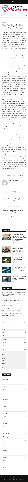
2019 (3, 365)
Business (14, 389)
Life (14, 430)
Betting (14, 386)
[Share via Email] (22, 175)
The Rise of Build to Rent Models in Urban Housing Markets (19, 278)
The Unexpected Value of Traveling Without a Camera (19, 259)
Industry (14, 423)
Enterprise (14, 403)
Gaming (14, 413)
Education (14, 399)
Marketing (14, 437)
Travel (14, 467)
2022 (3, 359)
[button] (3, 213)
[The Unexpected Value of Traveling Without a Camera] (6, 260)
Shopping (14, 457)
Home (14, 420)
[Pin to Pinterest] (20, 175)
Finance (14, 406)
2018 (3, 368)
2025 (3, 352)
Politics (14, 447)
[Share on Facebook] (17, 175)
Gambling (14, 409)
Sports (14, 460)
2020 (3, 363)
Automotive (14, 382)
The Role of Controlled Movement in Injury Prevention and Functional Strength (18, 249)
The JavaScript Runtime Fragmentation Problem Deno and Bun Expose (18, 269)
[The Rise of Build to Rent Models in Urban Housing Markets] (6, 279)
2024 (3, 354)
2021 (3, 361)
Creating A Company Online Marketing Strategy (14, 211)
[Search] (26, 15)
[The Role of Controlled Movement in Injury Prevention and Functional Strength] (6, 249)
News (14, 440)
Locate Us (14, 1)
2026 (3, 329)
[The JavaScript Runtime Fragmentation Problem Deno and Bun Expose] (6, 270)
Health (14, 416)
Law (14, 426)
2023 (3, 356)
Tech (14, 464)
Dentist (14, 396)
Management (14, 433)
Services (14, 453)
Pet (14, 443)
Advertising (14, 379)
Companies (14, 393)
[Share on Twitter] (19, 175)
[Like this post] (15, 175)
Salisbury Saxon (9, 28)
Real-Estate (14, 450)
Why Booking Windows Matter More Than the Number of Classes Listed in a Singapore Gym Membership (19, 238)
